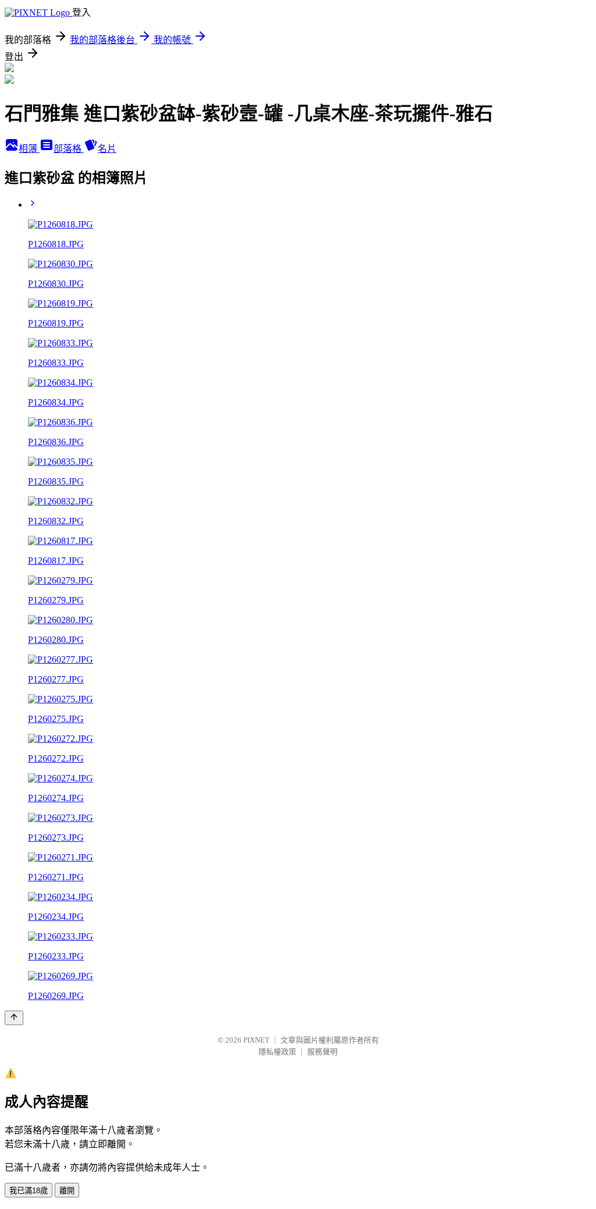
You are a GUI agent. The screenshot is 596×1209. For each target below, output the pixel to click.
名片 (107, 149)
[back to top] (14, 1018)
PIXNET (256, 1040)
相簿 (29, 149)
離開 (66, 1190)
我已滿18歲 (28, 1190)
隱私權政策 (277, 1051)
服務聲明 (322, 1051)
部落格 (69, 149)
